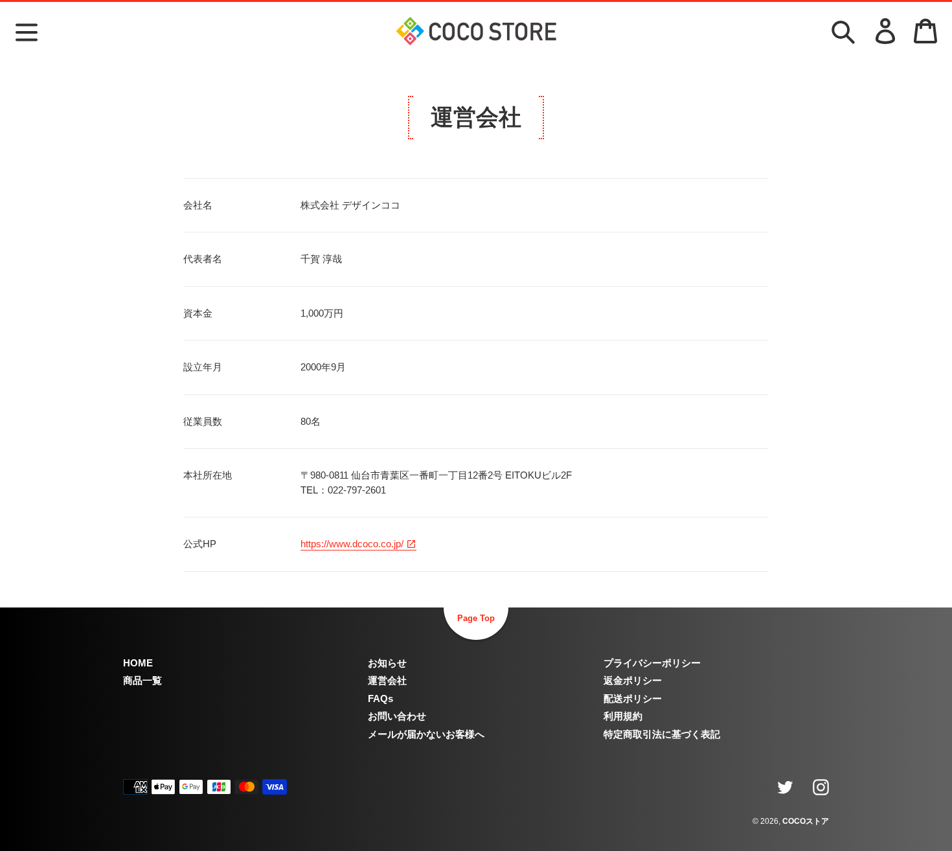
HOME (138, 662)
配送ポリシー (633, 698)
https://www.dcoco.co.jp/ (353, 543)
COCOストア (805, 821)
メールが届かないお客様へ (426, 734)
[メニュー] (26, 30)
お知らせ (387, 662)
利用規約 (623, 715)
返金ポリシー (633, 680)
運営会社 (387, 680)
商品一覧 (142, 680)
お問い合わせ (397, 715)
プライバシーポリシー (652, 662)
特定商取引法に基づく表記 (662, 734)
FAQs (380, 698)
